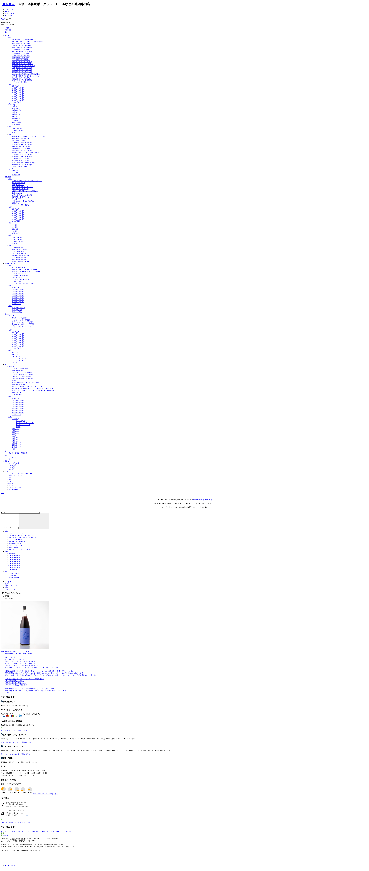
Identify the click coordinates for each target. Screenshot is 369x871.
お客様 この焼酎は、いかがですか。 (25, 191)
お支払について (6, 831)
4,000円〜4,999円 (18, 94)
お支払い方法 (10, 13)
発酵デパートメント (15, 475)
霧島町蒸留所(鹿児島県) (20, 255)
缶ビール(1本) (21, 421)
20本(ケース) (16, 445)
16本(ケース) (16, 443)
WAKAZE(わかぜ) (18, 140)
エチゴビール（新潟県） (20, 368)
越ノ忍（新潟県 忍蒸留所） (18, 453)
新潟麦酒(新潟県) (18, 370)
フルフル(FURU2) (18, 277)
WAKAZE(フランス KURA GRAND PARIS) (27, 41)
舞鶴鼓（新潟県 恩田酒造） (22, 45)
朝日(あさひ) (16, 199)
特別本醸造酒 (17, 110)
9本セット (15, 435)
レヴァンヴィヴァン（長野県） (23, 322)
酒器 (10, 477)
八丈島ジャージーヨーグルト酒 (23, 283)
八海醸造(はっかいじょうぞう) (22, 142)
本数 (10, 417)
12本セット (16, 439)
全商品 (7, 583)
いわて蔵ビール (17, 392)
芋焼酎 (14, 225)
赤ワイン (15, 352)
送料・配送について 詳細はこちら (45, 794)
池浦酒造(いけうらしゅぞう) (22, 156)
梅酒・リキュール (11, 263)
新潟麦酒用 (12, 465)
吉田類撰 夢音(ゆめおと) (21, 197)
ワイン (7, 314)
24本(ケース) (16, 447)
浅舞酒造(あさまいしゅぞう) (22, 164)
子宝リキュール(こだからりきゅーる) (25, 269)
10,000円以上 (16, 102)
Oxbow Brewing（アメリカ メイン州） (25, 382)
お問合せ (8, 28)
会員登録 (8, 30)
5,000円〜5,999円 (18, 96)
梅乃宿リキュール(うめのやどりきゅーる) (26, 271)
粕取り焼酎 (16, 233)
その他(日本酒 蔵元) (19, 166)
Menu (2, 493)
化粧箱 (7, 461)
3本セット (15, 429)
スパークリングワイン (20, 358)
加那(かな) (15, 203)
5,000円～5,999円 (18, 219)
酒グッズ (11, 485)
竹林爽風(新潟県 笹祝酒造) (22, 52)
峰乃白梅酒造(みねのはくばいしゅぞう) (25, 152)
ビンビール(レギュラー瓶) (25, 423)
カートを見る (10, 865)
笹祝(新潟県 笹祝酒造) (20, 50)
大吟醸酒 (15, 120)
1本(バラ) (15, 419)
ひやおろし (16, 171)
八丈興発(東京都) (18, 251)
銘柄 (10, 37)
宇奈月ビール (17, 394)
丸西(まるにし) (17, 193)
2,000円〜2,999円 (18, 90)
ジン (6, 455)
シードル (15, 362)
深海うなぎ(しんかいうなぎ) (22, 195)
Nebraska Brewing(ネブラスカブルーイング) (27, 386)
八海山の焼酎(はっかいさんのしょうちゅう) (27, 181)
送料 (7, 11)
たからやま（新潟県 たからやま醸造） (26, 74)
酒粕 (10, 481)
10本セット (16, 437)
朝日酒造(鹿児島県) (19, 259)
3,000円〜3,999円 (18, 92)
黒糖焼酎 (15, 229)
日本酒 (7, 35)
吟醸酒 (14, 116)
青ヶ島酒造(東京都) (19, 253)
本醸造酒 (15, 108)
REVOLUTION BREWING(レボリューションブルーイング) (32, 388)
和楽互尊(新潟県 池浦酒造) (22, 70)
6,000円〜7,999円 (18, 98)
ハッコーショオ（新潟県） (21, 320)
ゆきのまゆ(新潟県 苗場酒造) (22, 64)
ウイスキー (8, 451)
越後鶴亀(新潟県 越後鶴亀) (22, 80)
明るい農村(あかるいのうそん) (22, 187)
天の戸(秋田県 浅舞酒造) (21, 60)
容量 (10, 126)
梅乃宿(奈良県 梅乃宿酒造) (22, 62)
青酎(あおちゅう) (18, 185)
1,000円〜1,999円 (18, 88)
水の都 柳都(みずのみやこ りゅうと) (25, 76)
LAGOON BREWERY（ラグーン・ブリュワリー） (29, 136)
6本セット (15, 433)
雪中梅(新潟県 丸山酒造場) (22, 48)
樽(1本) (18, 427)
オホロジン (12, 457)
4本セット (15, 431)
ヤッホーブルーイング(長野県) (22, 378)
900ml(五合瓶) (17, 239)
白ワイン (15, 354)
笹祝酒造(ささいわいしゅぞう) (22, 150)
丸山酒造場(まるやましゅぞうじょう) (25, 144)
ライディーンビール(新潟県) (22, 372)
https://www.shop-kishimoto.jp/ (202, 499)
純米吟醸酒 (16, 118)
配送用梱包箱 (13, 489)
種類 (10, 350)
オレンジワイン (17, 360)
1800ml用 (11, 467)
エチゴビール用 (13, 463)
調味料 (10, 483)
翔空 (10, 459)
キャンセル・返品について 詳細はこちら (15, 754)
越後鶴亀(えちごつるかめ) (21, 148)
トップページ (9, 581)
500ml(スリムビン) (18, 308)
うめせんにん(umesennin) (20, 275)
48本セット (16, 449)
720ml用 (11, 469)
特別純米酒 (16, 114)
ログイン (9, 32)
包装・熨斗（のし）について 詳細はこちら (16, 742)
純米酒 (14, 112)
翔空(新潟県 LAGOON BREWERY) (24, 39)
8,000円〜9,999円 (18, 100)
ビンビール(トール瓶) (23, 425)
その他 (14, 132)
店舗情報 (9, 15)
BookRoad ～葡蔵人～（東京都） (23, 324)
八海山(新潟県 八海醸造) (21, 56)
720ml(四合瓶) (17, 128)
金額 (10, 84)
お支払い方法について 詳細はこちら (14, 730)
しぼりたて (16, 173)
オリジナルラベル (14, 487)
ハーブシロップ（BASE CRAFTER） (21, 473)
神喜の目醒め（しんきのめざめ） (23, 201)
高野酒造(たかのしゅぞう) (21, 158)
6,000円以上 (16, 221)
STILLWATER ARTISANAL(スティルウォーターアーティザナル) (34, 390)
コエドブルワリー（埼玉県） (22, 376)
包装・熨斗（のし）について (22, 831)
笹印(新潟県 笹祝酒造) (20, 54)
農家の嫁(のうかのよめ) (20, 189)
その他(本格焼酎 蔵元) (20, 261)
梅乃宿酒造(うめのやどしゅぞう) (23, 162)
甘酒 (10, 479)
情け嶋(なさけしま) (19, 183)
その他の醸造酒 (17, 124)
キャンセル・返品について (41, 831)
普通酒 (14, 106)
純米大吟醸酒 (17, 122)
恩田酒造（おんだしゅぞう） (22, 146)
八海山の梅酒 (17, 281)
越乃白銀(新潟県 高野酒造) (22, 72)
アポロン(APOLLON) (19, 273)
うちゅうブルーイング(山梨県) (22, 374)
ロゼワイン (16, 356)
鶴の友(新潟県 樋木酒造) (21, 43)
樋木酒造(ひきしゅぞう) (20, 138)
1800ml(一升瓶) (17, 130)
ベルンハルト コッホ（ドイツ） (23, 326)
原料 (10, 223)
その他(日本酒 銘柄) (19, 82)
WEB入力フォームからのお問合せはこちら (15, 822)
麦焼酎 (14, 227)
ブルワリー (12, 366)
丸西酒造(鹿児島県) (19, 257)
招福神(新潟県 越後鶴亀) (21, 78)
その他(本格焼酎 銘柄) (20, 205)
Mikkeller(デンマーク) (19, 384)
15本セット (16, 441)
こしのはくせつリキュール (21, 279)
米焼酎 (14, 231)
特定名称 (11, 104)
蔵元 (10, 134)
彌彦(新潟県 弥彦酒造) (20, 58)
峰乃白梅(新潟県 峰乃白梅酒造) (23, 66)
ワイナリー (12, 316)
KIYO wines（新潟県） (20, 318)
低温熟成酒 (16, 175)
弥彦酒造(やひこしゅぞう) (21, 160)
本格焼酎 (8, 177)
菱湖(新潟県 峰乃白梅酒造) (22, 68)
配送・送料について (58, 831)
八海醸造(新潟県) (18, 247)
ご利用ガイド (10, 9)
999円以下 (15, 86)
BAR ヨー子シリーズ (19, 267)
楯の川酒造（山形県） (20, 249)
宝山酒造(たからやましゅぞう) (22, 154)
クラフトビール (10, 364)
